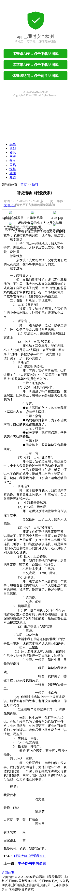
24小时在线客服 (13, 217)
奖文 (12, 160)
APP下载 (57, 218)
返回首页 (8, 872)
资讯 (12, 152)
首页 (24, 184)
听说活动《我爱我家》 (30, 856)
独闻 (12, 173)
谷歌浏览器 (35, 217)
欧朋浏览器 (57, 230)
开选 (12, 177)
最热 (12, 165)
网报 (12, 156)
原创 (12, 148)
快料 (12, 169)
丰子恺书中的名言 (32, 863)
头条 (12, 144)
